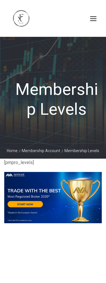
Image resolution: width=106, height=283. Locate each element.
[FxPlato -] (21, 21)
